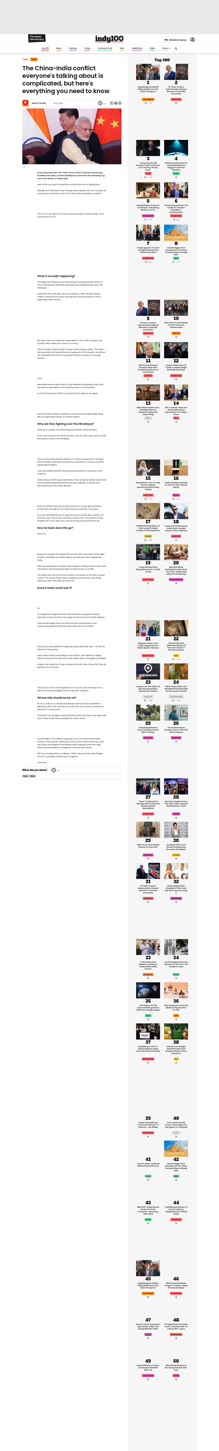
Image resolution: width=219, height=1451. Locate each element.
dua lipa (176, 814)
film (176, 1059)
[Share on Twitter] (115, 103)
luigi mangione (148, 99)
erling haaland (176, 898)
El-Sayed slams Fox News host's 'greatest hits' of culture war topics (176, 1326)
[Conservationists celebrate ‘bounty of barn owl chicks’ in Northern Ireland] (176, 628)
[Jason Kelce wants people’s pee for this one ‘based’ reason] (176, 712)
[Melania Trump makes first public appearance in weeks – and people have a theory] (148, 628)
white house (176, 99)
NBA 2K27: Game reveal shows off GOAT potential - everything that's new (148, 1210)
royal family (148, 974)
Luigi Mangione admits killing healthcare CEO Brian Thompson (148, 89)
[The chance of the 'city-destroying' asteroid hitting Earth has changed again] (148, 990)
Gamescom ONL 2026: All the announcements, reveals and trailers (148, 688)
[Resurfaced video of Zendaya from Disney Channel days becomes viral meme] (176, 829)
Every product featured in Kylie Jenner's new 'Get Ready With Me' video (148, 1326)
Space (148, 1016)
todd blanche (176, 1220)
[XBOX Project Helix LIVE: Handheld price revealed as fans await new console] (176, 671)
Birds (176, 656)
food (176, 1016)
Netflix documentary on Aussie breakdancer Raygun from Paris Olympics (176, 166)
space (148, 1176)
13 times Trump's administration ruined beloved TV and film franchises (176, 90)
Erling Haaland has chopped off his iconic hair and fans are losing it (176, 889)
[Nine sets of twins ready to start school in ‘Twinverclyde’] (176, 308)
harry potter (148, 738)
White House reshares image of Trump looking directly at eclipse (176, 1285)
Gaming (73, 48)
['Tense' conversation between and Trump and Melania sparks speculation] (148, 786)
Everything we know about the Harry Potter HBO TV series (148, 729)
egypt (176, 258)
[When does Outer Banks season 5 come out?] (148, 829)
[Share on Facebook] (111, 103)
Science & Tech (105, 48)
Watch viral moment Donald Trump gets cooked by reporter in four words (148, 368)
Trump (87, 48)
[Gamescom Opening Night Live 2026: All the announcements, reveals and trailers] (148, 671)
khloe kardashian (176, 580)
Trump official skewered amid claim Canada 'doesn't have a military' (176, 528)
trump (148, 173)
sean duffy (176, 536)
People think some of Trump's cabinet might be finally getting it (176, 367)
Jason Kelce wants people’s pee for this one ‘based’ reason (176, 729)
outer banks (148, 855)
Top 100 (45, 48)
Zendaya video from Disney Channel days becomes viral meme (176, 847)
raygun (176, 173)
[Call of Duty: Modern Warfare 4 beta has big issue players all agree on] (176, 1424)
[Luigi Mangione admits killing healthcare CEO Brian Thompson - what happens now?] (148, 71)
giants (176, 974)
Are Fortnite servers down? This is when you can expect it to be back (176, 1124)
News (58, 48)
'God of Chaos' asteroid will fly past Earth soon (148, 1165)
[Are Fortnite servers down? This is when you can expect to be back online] (176, 1107)
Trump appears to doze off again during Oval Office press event (148, 250)
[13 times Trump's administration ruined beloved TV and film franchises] (176, 71)
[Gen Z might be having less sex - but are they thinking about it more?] (176, 1350)
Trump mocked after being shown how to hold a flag (148, 569)
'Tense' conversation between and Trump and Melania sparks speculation (148, 804)
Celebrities (137, 48)
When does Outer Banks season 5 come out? (148, 846)
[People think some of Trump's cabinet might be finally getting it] (176, 350)
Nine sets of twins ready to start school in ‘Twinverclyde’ (176, 325)
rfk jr (176, 418)
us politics (148, 376)
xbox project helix (176, 697)
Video (152, 48)
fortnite (176, 1133)
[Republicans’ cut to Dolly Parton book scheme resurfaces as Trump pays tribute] (148, 467)
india (25, 776)
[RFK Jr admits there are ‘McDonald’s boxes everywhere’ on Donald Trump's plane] (176, 392)
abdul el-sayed (148, 1059)
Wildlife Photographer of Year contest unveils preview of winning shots (148, 528)
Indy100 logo (109, 39)
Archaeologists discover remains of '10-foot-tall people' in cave (176, 964)
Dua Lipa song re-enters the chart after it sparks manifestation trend (176, 803)
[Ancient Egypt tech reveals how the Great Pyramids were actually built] (176, 232)
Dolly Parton (148, 495)
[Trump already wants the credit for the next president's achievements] (176, 190)
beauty (148, 1334)
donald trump (176, 216)
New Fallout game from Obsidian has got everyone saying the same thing (148, 411)
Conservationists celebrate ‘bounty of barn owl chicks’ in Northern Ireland (176, 646)
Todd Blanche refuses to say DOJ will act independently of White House (176, 1210)
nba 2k (148, 1220)
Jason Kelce (176, 738)
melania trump (148, 656)
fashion (176, 495)
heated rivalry (148, 216)
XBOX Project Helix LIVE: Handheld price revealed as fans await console (176, 688)
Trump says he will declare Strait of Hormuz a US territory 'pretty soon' (148, 166)
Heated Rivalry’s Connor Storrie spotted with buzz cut (148, 1367)
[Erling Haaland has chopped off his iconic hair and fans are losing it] (176, 870)
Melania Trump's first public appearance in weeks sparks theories (148, 645)
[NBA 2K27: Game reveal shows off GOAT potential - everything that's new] (148, 1191)
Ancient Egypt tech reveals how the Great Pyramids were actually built (176, 251)
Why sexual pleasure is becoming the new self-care (176, 1367)
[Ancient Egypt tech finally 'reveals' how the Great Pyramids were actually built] (176, 1148)
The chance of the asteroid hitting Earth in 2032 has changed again (148, 1007)
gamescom (148, 697)
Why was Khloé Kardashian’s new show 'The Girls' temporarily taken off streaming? (176, 570)
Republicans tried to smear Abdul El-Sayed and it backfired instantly (148, 1048)
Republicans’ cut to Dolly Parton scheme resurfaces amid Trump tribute (148, 486)
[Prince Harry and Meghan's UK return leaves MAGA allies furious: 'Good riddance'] (148, 946)
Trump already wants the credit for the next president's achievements (176, 208)
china (34, 59)
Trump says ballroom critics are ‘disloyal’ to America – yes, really (148, 1124)
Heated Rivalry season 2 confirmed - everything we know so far (148, 207)
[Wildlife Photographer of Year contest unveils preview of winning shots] (148, 511)
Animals (148, 536)
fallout (148, 418)
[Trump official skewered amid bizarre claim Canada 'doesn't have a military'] (176, 510)
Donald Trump (148, 1133)
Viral (122, 48)
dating (176, 1376)
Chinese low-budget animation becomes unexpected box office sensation (176, 1049)
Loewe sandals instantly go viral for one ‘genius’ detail (176, 485)
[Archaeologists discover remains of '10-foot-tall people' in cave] (176, 946)
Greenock (176, 333)
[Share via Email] (119, 103)
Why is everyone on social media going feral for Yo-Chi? (176, 1007)
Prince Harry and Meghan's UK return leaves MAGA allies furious (148, 965)
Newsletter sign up (177, 40)
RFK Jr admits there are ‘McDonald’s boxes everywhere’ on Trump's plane (176, 411)
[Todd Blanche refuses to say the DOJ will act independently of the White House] (176, 1191)
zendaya (176, 855)
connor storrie (148, 1376)
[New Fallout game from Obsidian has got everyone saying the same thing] (148, 392)
